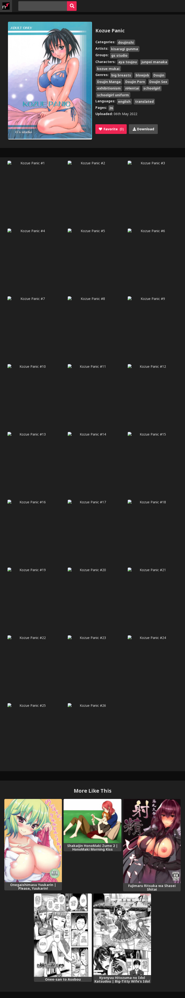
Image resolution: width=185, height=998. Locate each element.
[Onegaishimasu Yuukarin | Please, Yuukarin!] (33, 840)
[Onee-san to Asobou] (63, 935)
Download (145, 129)
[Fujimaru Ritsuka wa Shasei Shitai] (152, 841)
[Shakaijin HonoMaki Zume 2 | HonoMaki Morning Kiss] (92, 821)
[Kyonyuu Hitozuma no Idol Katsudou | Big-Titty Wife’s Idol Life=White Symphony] (122, 934)
